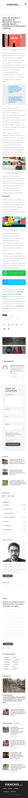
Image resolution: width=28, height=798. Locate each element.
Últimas (16, 788)
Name (7, 409)
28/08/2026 (11, 705)
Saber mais (7, 575)
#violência (15, 668)
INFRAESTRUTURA (14, 529)
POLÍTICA (17, 348)
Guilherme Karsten (17, 366)
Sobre (10, 788)
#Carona (12, 315)
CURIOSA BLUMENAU (14, 513)
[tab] (7, 723)
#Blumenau (6, 657)
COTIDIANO (11, 338)
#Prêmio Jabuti (7, 320)
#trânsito (6, 668)
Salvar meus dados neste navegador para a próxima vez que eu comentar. (13, 434)
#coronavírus (7, 659)
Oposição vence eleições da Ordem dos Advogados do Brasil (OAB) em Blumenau (12, 351)
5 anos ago (13, 376)
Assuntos (6, 791)
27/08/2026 (13, 748)
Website (7, 424)
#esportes (6, 661)
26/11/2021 (11, 30)
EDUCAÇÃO (14, 521)
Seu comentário (10, 394)
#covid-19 (16, 659)
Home (4, 788)
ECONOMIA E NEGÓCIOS (14, 517)
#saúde (13, 666)
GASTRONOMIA (14, 525)
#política (6, 666)
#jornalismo (7, 664)
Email (7, 416)
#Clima (14, 657)
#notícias (15, 664)
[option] (14, 473)
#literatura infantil (8, 318)
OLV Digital (17, 794)
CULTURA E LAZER (7, 15)
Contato (13, 791)
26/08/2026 (13, 760)
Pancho (4, 30)
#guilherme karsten (8, 316)
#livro (17, 318)
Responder (13, 377)
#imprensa (15, 661)
